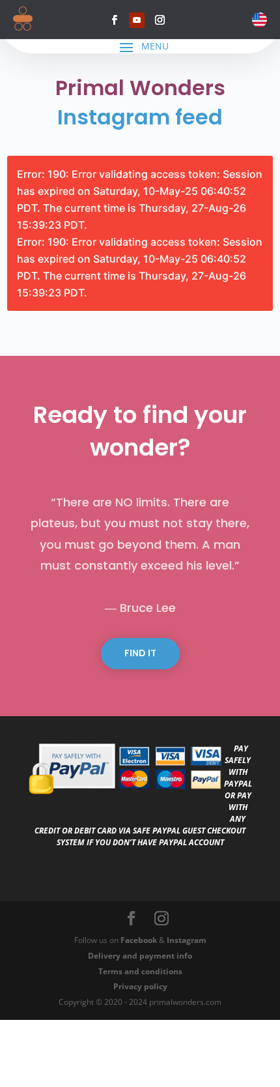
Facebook (138, 940)
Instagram (186, 940)
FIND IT (140, 652)
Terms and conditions (140, 971)
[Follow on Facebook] (114, 20)
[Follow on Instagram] (159, 20)
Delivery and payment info (140, 955)
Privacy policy (140, 986)
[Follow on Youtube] (137, 20)
